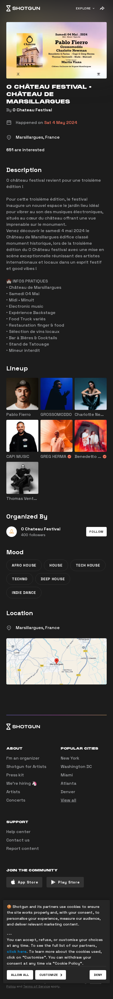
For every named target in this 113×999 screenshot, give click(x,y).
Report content (22, 848)
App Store (28, 882)
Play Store (69, 882)
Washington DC (76, 766)
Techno (20, 579)
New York (70, 758)
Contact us (17, 840)
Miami (67, 775)
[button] (96, 531)
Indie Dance (24, 592)
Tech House (88, 565)
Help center (18, 831)
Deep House (53, 579)
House (56, 565)
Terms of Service (36, 986)
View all (68, 800)
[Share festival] (102, 8)
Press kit (15, 775)
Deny (98, 975)
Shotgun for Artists (26, 766)
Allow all (20, 975)
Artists (13, 791)
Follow (96, 532)
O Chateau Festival (32, 110)
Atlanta (68, 783)
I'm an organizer (22, 758)
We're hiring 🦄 (21, 783)
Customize (48, 975)
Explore (83, 8)
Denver (68, 791)
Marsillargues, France (38, 627)
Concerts (15, 800)
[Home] (23, 8)
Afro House (24, 565)
